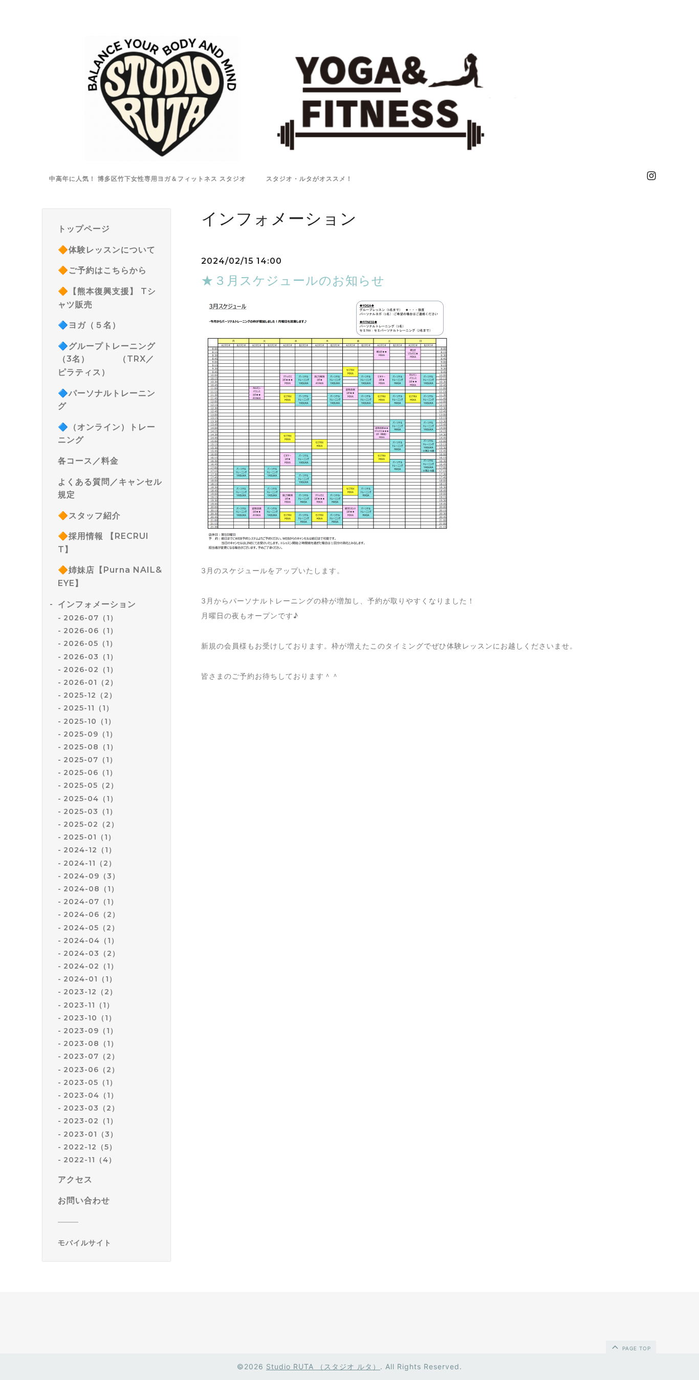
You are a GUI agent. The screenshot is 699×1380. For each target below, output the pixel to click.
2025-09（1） (90, 734)
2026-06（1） (90, 630)
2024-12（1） (89, 849)
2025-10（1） (89, 721)
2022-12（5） (90, 1147)
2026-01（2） (90, 682)
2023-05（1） (90, 1082)
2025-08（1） (90, 746)
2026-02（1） (90, 669)
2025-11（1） (88, 708)
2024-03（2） (91, 953)
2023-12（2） (90, 991)
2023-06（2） (91, 1069)
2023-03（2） (91, 1108)
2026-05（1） (90, 643)
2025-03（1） (90, 811)
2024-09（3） (91, 876)
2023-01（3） (90, 1134)
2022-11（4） (89, 1159)
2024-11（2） (89, 863)
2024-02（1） (90, 966)
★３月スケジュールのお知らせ (293, 280)
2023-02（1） (90, 1120)
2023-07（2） (91, 1056)
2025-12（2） (90, 695)
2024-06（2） (91, 914)
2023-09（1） (90, 1030)
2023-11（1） (88, 1005)
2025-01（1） (89, 837)
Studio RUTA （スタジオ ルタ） (323, 1366)
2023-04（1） (90, 1095)
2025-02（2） (91, 824)
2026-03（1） (90, 656)
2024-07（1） (90, 901)
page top (635, 1348)
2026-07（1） (90, 617)
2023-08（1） (90, 1043)
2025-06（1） (90, 772)
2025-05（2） (90, 785)
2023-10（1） (89, 1017)
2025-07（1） (90, 759)
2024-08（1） (91, 888)
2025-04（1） (90, 798)
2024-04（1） (91, 940)
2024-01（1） (90, 979)
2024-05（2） (91, 927)
